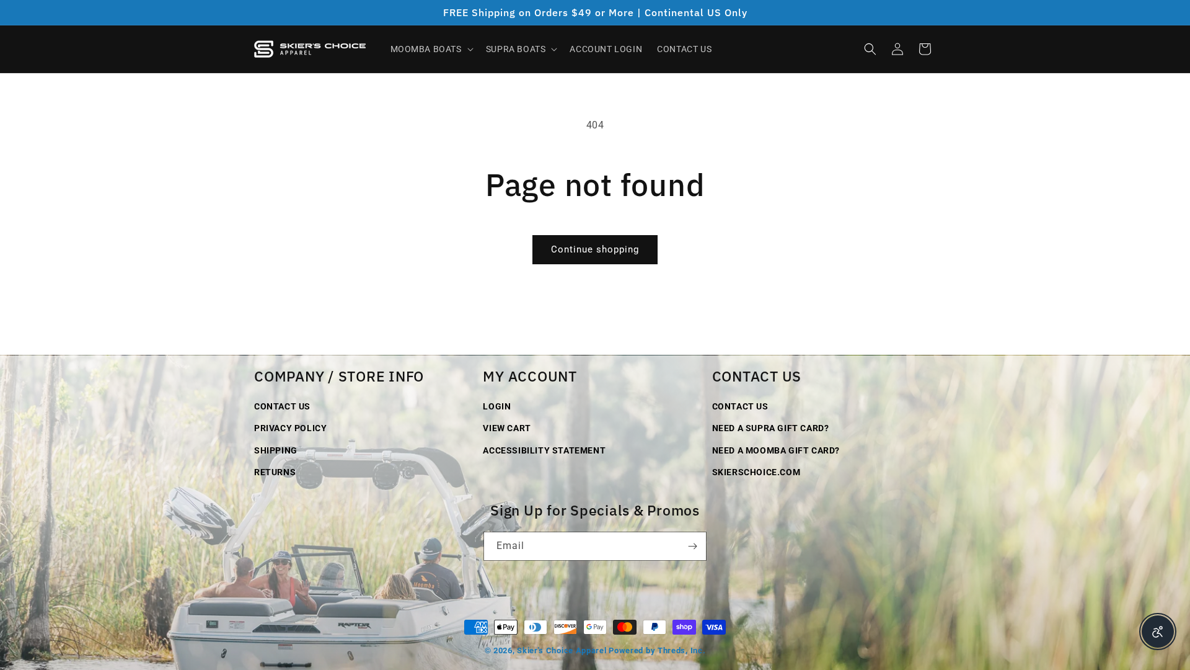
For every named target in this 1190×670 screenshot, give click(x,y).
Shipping (276, 450)
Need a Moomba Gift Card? (776, 450)
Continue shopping (595, 249)
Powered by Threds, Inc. (657, 650)
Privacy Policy (290, 428)
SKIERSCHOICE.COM (756, 472)
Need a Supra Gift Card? (770, 428)
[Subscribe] (692, 546)
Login (497, 406)
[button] (430, 49)
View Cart (507, 428)
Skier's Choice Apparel (561, 650)
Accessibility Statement (544, 450)
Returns (275, 472)
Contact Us (282, 406)
